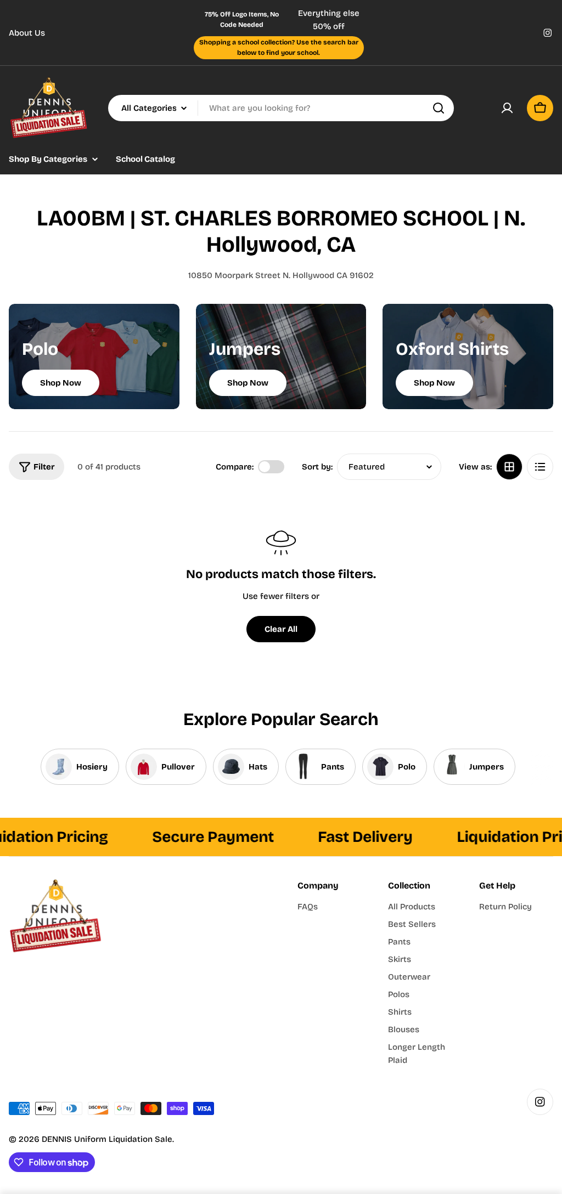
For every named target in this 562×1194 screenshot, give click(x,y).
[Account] (507, 108)
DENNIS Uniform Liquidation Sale (107, 1139)
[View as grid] (509, 467)
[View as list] (540, 467)
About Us (27, 33)
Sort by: (317, 467)
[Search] (438, 108)
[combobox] (281, 108)
